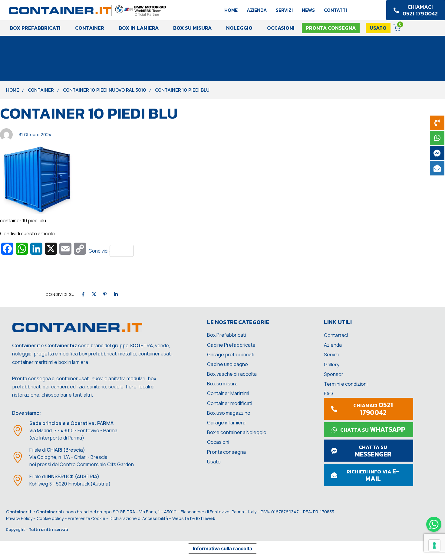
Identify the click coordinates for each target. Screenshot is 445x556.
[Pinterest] (105, 294)
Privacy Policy (19, 518)
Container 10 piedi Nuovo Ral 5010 (104, 89)
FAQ (328, 393)
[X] (94, 294)
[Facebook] (83, 294)
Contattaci (336, 335)
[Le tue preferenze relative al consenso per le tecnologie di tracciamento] (434, 545)
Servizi (284, 10)
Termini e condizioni (346, 384)
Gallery (331, 364)
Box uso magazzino (228, 413)
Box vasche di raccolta (232, 374)
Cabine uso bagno (227, 364)
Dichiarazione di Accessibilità (139, 518)
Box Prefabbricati (35, 28)
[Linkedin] (116, 294)
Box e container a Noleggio (236, 432)
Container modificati (229, 403)
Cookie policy (50, 518)
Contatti (335, 10)
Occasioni (281, 28)
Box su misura (192, 28)
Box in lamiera (139, 28)
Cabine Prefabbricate (231, 345)
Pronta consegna (226, 452)
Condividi (98, 250)
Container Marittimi (228, 393)
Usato (214, 461)
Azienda (257, 10)
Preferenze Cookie (86, 518)
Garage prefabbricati (230, 354)
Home (231, 10)
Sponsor (333, 374)
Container (89, 28)
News (308, 10)
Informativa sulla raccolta (222, 548)
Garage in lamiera (226, 422)
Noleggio (239, 28)
